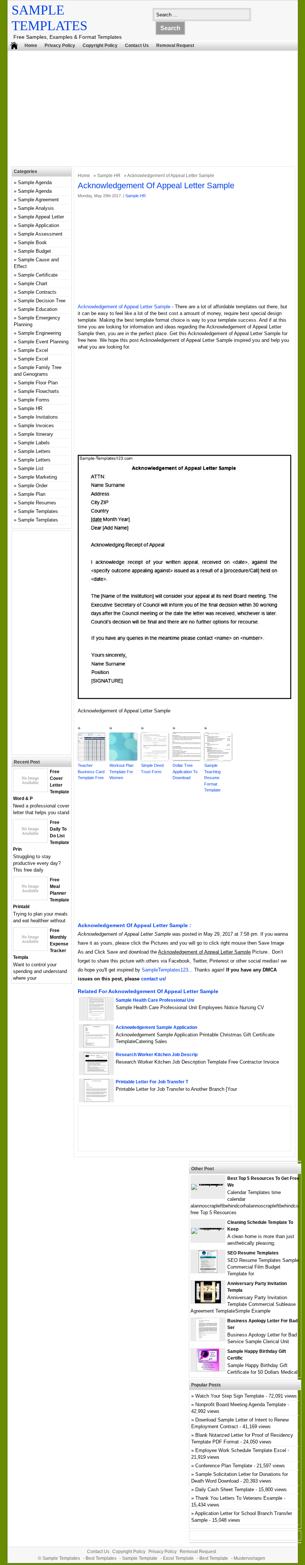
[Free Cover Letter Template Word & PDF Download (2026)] (30, 790)
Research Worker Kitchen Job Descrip (157, 1054)
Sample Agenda (35, 182)
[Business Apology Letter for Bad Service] (207, 1339)
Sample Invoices (36, 425)
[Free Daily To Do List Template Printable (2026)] (30, 840)
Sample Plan (31, 494)
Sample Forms (33, 400)
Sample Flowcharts (38, 391)
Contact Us (137, 45)
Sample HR (109, 175)
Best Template (213, 1558)
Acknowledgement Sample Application (156, 1027)
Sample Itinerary (35, 434)
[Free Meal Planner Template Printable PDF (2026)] (30, 898)
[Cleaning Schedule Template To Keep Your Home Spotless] (208, 1228)
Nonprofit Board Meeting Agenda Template (240, 1404)
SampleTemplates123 (165, 970)
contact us (153, 979)
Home (31, 45)
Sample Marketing (37, 477)
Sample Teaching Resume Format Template (212, 777)
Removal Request (175, 45)
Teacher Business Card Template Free (91, 771)
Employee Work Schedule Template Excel (240, 1450)
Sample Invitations (38, 417)
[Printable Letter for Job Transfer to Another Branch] (96, 1100)
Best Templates (101, 1558)
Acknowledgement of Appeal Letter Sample (124, 306)
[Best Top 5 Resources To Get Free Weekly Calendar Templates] (208, 1184)
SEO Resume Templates (253, 1253)
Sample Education (37, 309)
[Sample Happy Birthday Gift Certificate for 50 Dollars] (208, 1369)
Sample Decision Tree (41, 300)
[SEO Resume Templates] (208, 1271)
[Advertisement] (156, 110)
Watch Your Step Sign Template (229, 1396)
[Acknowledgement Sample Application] (96, 1045)
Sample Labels (34, 442)
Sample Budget (34, 251)
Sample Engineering (39, 333)
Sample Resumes (37, 503)
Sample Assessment (40, 234)
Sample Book (32, 242)
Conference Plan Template (223, 1465)
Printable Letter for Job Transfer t (152, 1081)
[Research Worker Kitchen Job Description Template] (96, 1073)
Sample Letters (34, 451)
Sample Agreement (38, 199)
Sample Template (139, 1558)
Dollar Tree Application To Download (185, 771)
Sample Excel (33, 350)
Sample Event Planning (43, 341)
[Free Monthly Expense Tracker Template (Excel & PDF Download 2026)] (30, 948)
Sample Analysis (36, 208)
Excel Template (178, 1558)
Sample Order (33, 485)
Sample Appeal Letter (41, 217)
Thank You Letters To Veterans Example (238, 1498)
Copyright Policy (100, 45)
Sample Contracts (37, 292)
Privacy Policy (60, 45)
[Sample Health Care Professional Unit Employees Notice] (96, 1018)
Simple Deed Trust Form (152, 768)
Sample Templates (38, 511)
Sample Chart (32, 283)
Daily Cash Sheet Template (224, 1489)
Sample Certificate (38, 275)
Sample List (31, 468)
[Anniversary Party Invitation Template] (208, 1301)
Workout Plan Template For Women (121, 771)
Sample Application (38, 225)
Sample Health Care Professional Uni (155, 1000)
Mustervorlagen (249, 1558)
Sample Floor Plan (38, 382)
